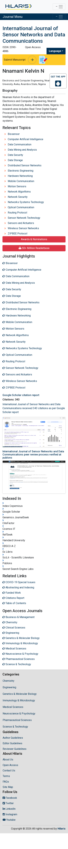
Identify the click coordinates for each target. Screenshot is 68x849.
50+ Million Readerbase (35, 248)
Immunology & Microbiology (19, 700)
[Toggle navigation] (59, 6)
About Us (8, 759)
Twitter (9, 803)
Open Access (10, 765)
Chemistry (8, 680)
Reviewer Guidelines (14, 748)
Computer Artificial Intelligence (25, 139)
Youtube (11, 819)
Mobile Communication (21, 181)
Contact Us (9, 770)
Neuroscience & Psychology (19, 713)
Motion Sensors (17, 186)
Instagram (11, 814)
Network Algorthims (19, 191)
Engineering (9, 687)
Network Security (18, 196)
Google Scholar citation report (20, 395)
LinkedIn (10, 808)
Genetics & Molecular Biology (20, 693)
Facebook (11, 797)
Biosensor (14, 134)
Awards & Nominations (34, 239)
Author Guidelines (13, 737)
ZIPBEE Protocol (17, 233)
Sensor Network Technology (24, 217)
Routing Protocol (17, 212)
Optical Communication (21, 207)
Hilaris (62, 828)
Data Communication (19, 144)
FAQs (6, 781)
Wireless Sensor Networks (23, 228)
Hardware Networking (20, 175)
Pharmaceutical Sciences (17, 720)
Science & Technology (15, 726)
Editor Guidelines (12, 743)
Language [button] (55, 51)
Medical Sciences (13, 707)
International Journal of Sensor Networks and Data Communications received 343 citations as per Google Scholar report (33, 408)
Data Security (15, 155)
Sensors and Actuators (21, 223)
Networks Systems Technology (26, 202)
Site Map (8, 787)
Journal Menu (12, 17)
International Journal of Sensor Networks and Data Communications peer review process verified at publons (33, 454)
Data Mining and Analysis (22, 149)
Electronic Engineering (20, 170)
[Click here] (18, 7)
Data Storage (15, 160)
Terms (6, 776)
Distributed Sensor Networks (24, 165)
